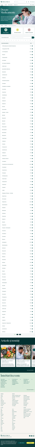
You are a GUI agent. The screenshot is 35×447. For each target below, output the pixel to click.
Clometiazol (4, 161)
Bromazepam (4, 129)
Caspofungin (4, 138)
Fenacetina (4, 259)
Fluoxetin (3, 285)
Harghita (2, 420)
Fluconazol (4, 276)
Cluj (1, 416)
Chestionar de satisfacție (27, 409)
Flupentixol (4, 288)
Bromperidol (4, 132)
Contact (33, 4)
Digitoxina (3, 219)
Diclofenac (4, 213)
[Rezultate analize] (27, 2)
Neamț (13, 424)
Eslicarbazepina (4, 245)
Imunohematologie (15, 401)
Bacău (13, 410)
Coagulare (13, 399)
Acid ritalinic (4, 60)
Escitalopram (4, 242)
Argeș (1, 410)
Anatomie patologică (26, 396)
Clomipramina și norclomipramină (7, 164)
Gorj (12, 419)
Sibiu (1, 428)
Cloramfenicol (4, 170)
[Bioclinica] (5, 2)
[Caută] (33, 37)
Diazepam (4, 207)
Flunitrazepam (4, 282)
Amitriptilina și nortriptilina (6, 86)
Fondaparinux (4, 297)
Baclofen (3, 115)
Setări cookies (22, 442)
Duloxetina (4, 236)
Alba (1, 409)
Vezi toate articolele (30, 370)
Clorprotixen (4, 184)
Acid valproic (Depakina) (6, 63)
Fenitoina (3, 262)
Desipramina (4, 201)
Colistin (3, 190)
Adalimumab (4, 66)
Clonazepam (4, 167)
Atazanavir (4, 103)
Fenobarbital (4, 265)
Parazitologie (25, 404)
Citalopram (4, 152)
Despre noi (2, 400)
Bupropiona (4, 135)
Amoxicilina (4, 89)
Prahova (13, 425)
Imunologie (25, 401)
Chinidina (3, 144)
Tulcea (13, 429)
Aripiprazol (4, 100)
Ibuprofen (3, 314)
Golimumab (4, 308)
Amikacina (4, 77)
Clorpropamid (4, 181)
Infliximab (3, 331)
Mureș (2, 424)
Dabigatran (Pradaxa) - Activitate (7, 193)
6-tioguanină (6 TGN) (5, 48)
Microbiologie (14, 404)
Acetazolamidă (4, 57)
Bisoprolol (3, 123)
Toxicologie (13, 405)
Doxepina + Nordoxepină (6, 227)
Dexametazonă (4, 204)
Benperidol (4, 118)
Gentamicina (4, 305)
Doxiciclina (4, 230)
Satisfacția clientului (26, 410)
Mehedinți (13, 423)
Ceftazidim (4, 141)
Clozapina (3, 187)
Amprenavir (4, 92)
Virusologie (25, 405)
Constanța (13, 416)
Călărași (2, 415)
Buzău (13, 414)
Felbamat (3, 256)
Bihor (1, 411)
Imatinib (3, 317)
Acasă (2, 25)
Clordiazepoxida (4, 175)
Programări (2, 401)
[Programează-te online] (29, 2)
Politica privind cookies (27, 415)
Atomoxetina (4, 109)
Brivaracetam (4, 126)
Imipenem (3, 320)
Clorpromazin (4, 178)
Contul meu (2, 404)
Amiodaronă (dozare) (5, 80)
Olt (1, 425)
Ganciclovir (4, 302)
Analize (6, 25)
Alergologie (25, 395)
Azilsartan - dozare (5, 112)
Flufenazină (4, 279)
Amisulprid (4, 83)
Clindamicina (4, 155)
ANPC (24, 417)
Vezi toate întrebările (30, 389)
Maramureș (2, 423)
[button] (32, 46)
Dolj (1, 419)
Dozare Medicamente (27, 399)
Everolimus (4, 253)
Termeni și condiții (26, 416)
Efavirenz (3, 239)
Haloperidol (4, 311)
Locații (2, 399)
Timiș (1, 429)
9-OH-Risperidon (5, 51)
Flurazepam (4, 291)
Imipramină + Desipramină (6, 323)
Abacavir (3, 54)
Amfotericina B (4, 74)
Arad (13, 409)
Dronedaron (4, 233)
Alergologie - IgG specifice (16, 396)
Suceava (13, 428)
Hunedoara (13, 420)
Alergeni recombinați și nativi (16, 395)
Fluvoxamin (4, 294)
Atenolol (3, 106)
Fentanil (3, 271)
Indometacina (4, 328)
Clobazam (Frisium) (5, 158)
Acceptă (30, 442)
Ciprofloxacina (4, 149)
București (2, 414)
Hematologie (25, 400)
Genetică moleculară (15, 400)
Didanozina (4, 216)
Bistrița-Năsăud (14, 411)
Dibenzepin (4, 210)
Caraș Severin (14, 415)
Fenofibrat (3, 268)
